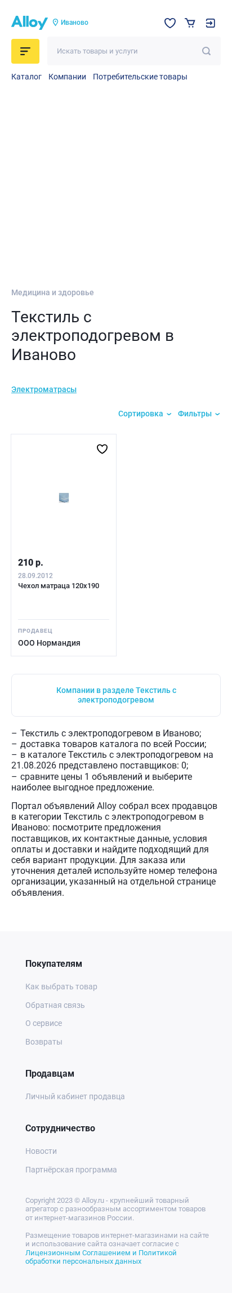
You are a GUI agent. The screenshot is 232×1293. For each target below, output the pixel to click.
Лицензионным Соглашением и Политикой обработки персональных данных (101, 1257)
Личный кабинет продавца (75, 1096)
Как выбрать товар (61, 986)
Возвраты (44, 1041)
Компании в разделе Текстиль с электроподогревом (116, 695)
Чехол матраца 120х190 (58, 585)
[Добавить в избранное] (102, 449)
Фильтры (195, 413)
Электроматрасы (44, 389)
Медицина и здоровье (52, 292)
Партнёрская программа (71, 1169)
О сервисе (43, 1023)
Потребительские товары (140, 76)
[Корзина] (190, 23)
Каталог (26, 76)
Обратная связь (55, 1005)
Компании (67, 76)
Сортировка (140, 413)
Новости (41, 1151)
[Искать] (206, 51)
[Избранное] (170, 23)
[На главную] (29, 23)
